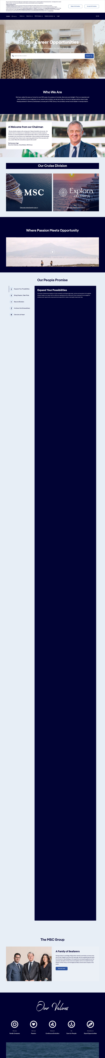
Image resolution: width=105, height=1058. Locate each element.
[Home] (11, 16)
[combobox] (47, 56)
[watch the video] (52, 252)
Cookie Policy (50, 10)
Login (58, 16)
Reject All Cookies (75, 6)
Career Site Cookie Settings (50, 8)
